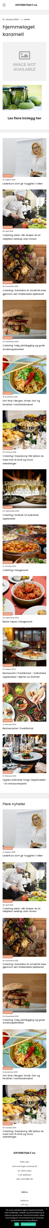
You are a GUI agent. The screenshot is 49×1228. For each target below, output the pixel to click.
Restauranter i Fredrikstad (18, 728)
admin (27, 19)
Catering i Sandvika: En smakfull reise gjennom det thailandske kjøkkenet (24, 292)
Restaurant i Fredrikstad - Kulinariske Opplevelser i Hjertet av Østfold (24, 674)
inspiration (7, 176)
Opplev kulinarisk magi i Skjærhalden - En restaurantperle (24, 781)
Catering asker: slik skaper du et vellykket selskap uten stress (22, 236)
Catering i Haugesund (15, 570)
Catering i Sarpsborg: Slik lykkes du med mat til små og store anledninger (23, 459)
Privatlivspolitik (28, 1224)
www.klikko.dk (27, 1179)
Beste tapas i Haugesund (17, 621)
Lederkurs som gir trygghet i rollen (23, 183)
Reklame (24, 1200)
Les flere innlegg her (24, 118)
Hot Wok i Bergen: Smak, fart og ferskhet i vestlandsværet (21, 402)
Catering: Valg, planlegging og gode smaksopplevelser (24, 347)
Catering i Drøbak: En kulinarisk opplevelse (21, 516)
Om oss (24, 1204)
